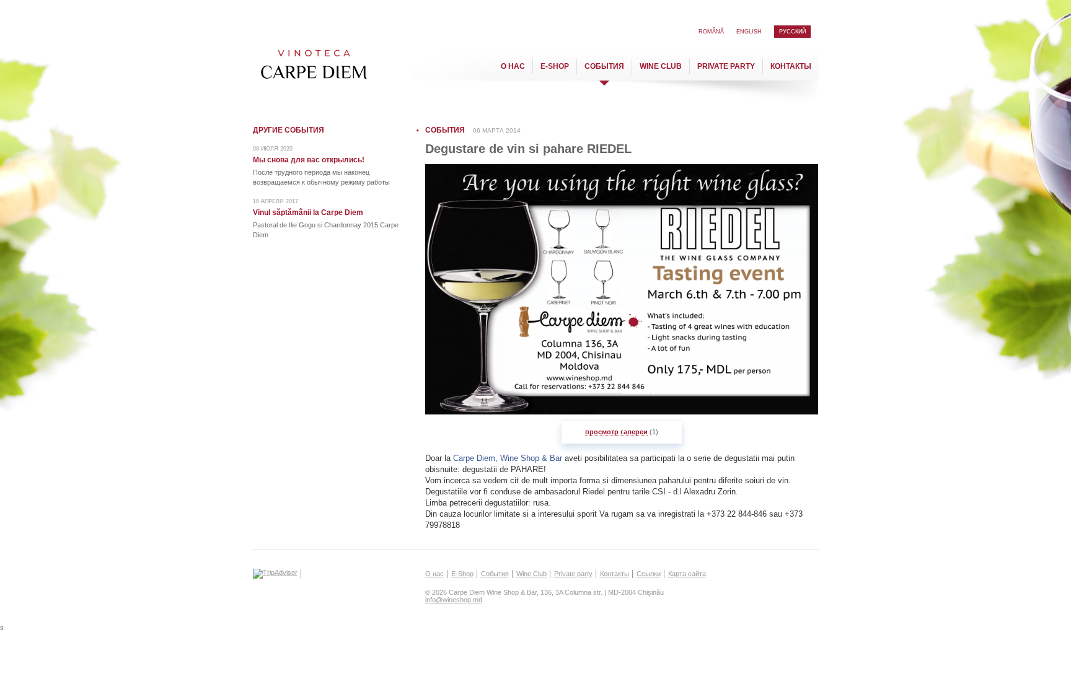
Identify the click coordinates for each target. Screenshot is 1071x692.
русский (792, 31)
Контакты (790, 66)
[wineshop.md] (313, 67)
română (711, 31)
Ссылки (649, 573)
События (604, 66)
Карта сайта (687, 573)
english (749, 31)
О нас (513, 66)
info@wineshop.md (453, 599)
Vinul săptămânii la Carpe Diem (308, 212)
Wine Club (661, 66)
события (445, 130)
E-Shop (554, 66)
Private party (726, 66)
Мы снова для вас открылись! (308, 159)
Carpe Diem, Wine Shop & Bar (507, 458)
